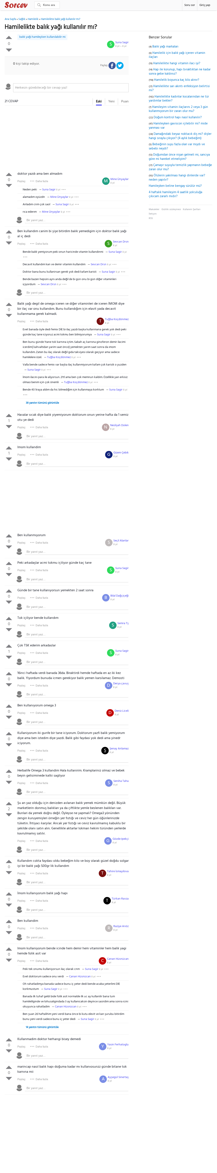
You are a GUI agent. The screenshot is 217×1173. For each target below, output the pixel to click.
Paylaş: (21, 181)
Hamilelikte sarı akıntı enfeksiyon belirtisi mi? (179, 88)
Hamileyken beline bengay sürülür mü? (175, 185)
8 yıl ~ (121, 46)
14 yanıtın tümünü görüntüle (42, 1027)
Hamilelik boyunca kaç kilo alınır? (176, 79)
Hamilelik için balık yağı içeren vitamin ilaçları (177, 55)
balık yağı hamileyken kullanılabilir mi (42, 37)
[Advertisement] (67, 139)
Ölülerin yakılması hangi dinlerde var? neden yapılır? (177, 177)
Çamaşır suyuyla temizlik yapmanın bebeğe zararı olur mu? (180, 167)
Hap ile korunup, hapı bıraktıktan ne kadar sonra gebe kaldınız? (180, 71)
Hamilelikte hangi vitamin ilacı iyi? (176, 63)
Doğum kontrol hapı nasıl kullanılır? (178, 117)
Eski (99, 101)
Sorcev (30, 6)
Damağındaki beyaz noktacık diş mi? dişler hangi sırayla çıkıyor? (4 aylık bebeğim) (180, 136)
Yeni (111, 101)
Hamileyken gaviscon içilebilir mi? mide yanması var (178, 125)
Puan (125, 101)
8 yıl (112, 183)
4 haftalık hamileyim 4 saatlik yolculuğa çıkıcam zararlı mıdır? (175, 194)
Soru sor (189, 5)
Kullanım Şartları (191, 209)
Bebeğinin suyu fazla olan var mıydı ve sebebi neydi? (177, 146)
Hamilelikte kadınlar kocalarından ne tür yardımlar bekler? (179, 98)
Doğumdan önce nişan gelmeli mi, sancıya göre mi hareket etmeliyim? (179, 157)
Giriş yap (204, 5)
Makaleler (154, 209)
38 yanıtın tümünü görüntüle (42, 403)
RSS (151, 218)
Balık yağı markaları (165, 46)
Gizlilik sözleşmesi (171, 209)
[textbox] (71, 87)
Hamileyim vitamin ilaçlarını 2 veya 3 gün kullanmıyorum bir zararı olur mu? (178, 109)
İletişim (153, 214)
